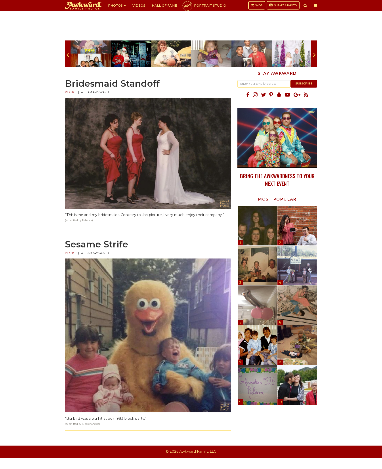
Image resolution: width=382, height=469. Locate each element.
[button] (305, 5)
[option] (91, 53)
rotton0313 (93, 424)
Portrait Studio (204, 5)
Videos (138, 6)
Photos (116, 6)
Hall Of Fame (164, 6)
